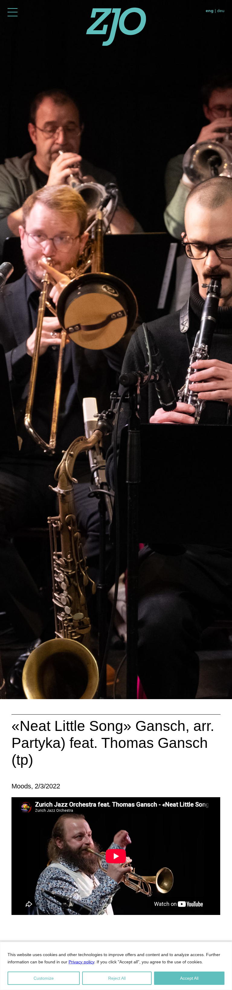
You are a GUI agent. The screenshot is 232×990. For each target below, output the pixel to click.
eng (210, 10)
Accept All (189, 978)
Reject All (117, 978)
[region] (116, 966)
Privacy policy (81, 961)
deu (220, 10)
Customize (44, 978)
